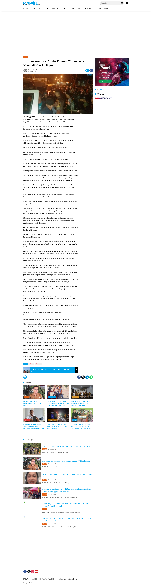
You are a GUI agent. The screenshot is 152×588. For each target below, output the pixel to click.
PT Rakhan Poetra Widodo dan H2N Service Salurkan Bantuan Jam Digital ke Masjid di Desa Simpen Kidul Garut (81, 427)
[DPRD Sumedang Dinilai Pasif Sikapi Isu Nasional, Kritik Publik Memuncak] (32, 478)
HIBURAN (42, 579)
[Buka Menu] (127, 3)
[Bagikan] (91, 70)
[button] (122, 3)
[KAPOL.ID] (31, 3)
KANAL (26, 57)
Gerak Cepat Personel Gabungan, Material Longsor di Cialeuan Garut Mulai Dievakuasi (57, 426)
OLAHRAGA (61, 579)
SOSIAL (74, 420)
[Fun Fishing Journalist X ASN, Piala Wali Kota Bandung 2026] (32, 449)
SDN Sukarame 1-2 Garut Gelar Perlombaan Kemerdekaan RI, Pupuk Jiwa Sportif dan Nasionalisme (58, 403)
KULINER (51, 579)
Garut (31, 364)
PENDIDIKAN (52, 397)
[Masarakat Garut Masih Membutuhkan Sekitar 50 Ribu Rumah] (34, 392)
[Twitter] (83, 377)
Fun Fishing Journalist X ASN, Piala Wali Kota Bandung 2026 (66, 446)
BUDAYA (26, 579)
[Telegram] (87, 377)
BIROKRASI (75, 397)
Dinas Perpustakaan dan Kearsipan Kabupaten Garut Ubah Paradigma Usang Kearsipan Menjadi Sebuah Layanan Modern (81, 403)
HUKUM (27, 420)
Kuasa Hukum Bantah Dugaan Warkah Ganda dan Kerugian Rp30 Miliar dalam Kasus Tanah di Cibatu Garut (33, 427)
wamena (39, 364)
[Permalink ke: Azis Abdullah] (25, 70)
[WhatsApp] (91, 377)
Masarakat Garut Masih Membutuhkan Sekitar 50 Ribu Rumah (32, 403)
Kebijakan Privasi (72, 579)
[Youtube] (36, 571)
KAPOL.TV (103, 89)
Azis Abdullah (31, 69)
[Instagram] (32, 571)
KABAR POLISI (52, 420)
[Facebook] (79, 377)
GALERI (34, 579)
